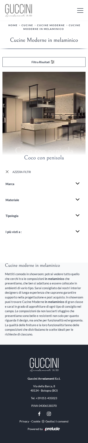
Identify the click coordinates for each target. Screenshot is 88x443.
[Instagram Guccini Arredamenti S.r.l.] (48, 413)
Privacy (24, 421)
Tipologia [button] (12, 216)
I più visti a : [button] (14, 232)
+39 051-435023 (46, 398)
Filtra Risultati (41, 62)
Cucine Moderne (51, 25)
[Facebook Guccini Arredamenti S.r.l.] (39, 413)
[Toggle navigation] (80, 10)
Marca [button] (10, 184)
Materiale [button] (12, 200)
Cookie (35, 421)
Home (13, 25)
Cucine (27, 25)
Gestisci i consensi (57, 421)
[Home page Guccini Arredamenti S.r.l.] (44, 10)
